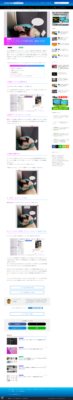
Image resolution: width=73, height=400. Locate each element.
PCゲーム (36, 389)
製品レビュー (54, 155)
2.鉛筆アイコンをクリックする (17, 70)
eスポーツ (62, 159)
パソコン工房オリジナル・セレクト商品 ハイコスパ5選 (63, 50)
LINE (37, 328)
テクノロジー (54, 157)
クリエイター (42, 389)
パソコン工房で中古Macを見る (27, 287)
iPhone (67, 160)
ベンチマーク (54, 160)
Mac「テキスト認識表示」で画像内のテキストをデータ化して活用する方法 (33, 368)
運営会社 (9, 398)
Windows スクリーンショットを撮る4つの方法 (63, 122)
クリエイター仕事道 (55, 163)
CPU (59, 162)
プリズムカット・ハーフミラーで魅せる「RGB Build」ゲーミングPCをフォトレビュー (63, 91)
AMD (64, 160)
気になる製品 (11, 389)
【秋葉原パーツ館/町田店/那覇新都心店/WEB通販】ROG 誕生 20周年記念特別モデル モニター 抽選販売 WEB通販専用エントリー (63, 67)
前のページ (2, 397)
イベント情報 (11, 391)
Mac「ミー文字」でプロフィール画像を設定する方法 (31, 376)
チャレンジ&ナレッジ (20, 389)
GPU (63, 163)
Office (62, 155)
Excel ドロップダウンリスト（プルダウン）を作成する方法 (63, 116)
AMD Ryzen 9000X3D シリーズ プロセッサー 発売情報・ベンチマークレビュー (63, 79)
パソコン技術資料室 (20, 391)
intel (59, 159)
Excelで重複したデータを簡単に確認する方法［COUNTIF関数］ (64, 140)
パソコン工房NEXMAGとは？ (15, 394)
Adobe (59, 155)
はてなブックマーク (17, 328)
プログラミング (55, 165)
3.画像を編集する (14, 72)
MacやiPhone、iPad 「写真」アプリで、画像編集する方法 (32, 339)
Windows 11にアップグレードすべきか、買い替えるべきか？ (63, 56)
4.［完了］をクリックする (16, 73)
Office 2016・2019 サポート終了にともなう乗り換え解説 (63, 44)
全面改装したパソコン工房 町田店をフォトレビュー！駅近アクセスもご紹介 (63, 38)
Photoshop (60, 160)
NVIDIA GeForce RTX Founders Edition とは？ (62, 73)
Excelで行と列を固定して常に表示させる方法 (64, 128)
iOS (60, 163)
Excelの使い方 (60, 157)
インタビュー (54, 159)
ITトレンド (9, 38)
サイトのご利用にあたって (17, 398)
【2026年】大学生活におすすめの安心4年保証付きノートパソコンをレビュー (63, 33)
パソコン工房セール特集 (27, 314)
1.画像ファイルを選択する (16, 68)
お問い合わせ (25, 398)
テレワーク (60, 165)
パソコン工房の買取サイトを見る (27, 292)
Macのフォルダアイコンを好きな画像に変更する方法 (31, 349)
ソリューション (51, 389)
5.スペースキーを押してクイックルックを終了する (21, 75)
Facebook (17, 324)
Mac (8, 43)
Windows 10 (54, 162)
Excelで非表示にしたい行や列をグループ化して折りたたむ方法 (64, 134)
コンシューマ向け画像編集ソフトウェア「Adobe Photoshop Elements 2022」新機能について (33, 358)
